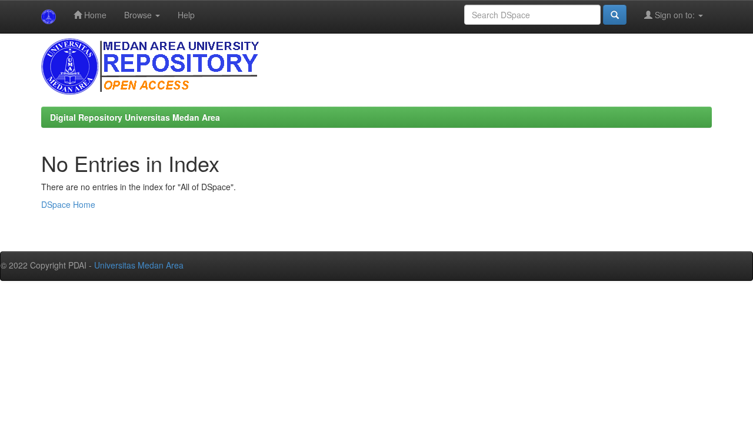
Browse (139, 15)
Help (186, 15)
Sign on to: (674, 15)
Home (94, 15)
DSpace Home (68, 204)
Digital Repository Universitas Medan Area (135, 117)
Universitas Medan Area (139, 265)
